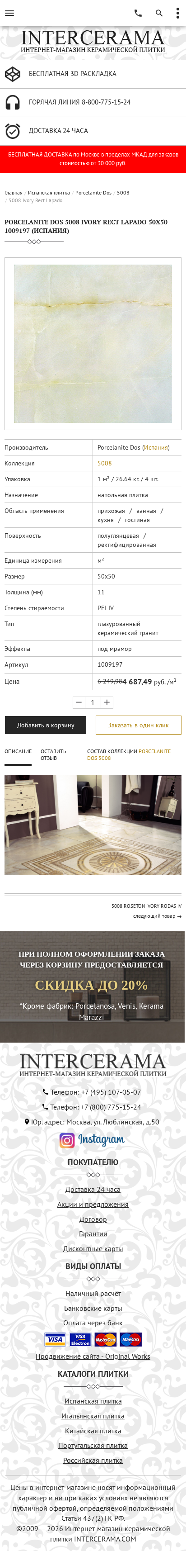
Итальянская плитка (93, 1415)
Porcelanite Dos (93, 192)
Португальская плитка (93, 1445)
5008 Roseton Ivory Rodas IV (146, 906)
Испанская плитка (49, 192)
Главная (14, 192)
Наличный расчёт (93, 1293)
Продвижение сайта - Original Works (93, 1356)
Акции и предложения (93, 1204)
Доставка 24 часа (93, 1189)
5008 (123, 192)
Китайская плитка (93, 1430)
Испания (156, 447)
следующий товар (154, 915)
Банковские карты (93, 1308)
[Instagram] (92, 1139)
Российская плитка (93, 1460)
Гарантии (93, 1233)
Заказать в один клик (138, 725)
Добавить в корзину (45, 725)
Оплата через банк (93, 1322)
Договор (93, 1219)
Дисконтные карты (93, 1248)
